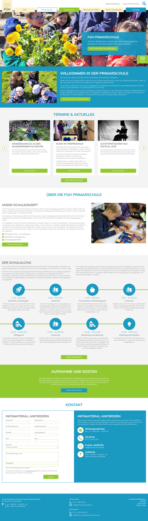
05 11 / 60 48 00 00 (79, 512)
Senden (51, 477)
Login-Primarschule (131, 4)
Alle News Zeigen (74, 180)
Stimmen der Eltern (91, 10)
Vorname (9, 420)
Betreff (9, 445)
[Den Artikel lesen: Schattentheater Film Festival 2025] (118, 121)
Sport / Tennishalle (114, 10)
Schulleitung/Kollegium (137, 499)
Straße (9, 432)
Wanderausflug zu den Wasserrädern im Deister (27, 145)
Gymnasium (69, 10)
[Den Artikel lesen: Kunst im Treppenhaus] (74, 121)
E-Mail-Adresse (12, 426)
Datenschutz (30, 471)
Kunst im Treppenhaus (69, 143)
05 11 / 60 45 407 (92, 439)
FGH (25, 10)
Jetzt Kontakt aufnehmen (102, 48)
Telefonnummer (40, 426)
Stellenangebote (112, 4)
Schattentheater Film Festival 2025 (113, 145)
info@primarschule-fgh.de (94, 447)
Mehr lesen (32, 171)
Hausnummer (40, 432)
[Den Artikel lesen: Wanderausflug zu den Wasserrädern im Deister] (29, 121)
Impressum (142, 503)
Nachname (39, 420)
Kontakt (136, 10)
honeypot (9, 463)
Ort (37, 439)
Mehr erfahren (15, 244)
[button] (69, 63)
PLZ (8, 439)
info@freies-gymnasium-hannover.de (86, 515)
